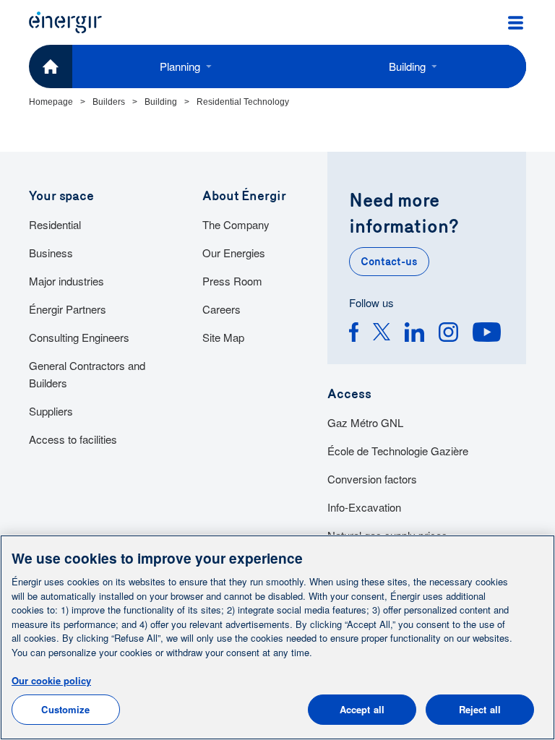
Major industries (66, 280)
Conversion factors (372, 478)
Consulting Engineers (79, 337)
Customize (65, 709)
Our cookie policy (51, 680)
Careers (221, 309)
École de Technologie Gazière (397, 450)
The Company (236, 224)
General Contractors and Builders (87, 374)
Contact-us (389, 261)
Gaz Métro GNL (365, 422)
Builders (108, 102)
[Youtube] (487, 334)
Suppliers (51, 410)
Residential (55, 224)
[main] (277, 637)
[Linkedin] (414, 334)
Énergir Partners (67, 309)
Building (407, 66)
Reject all (480, 709)
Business (51, 252)
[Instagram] (448, 334)
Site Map (223, 337)
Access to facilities (73, 439)
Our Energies (233, 252)
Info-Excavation (364, 507)
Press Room (232, 280)
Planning (180, 66)
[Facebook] (353, 334)
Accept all (362, 709)
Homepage (51, 102)
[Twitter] (381, 334)
